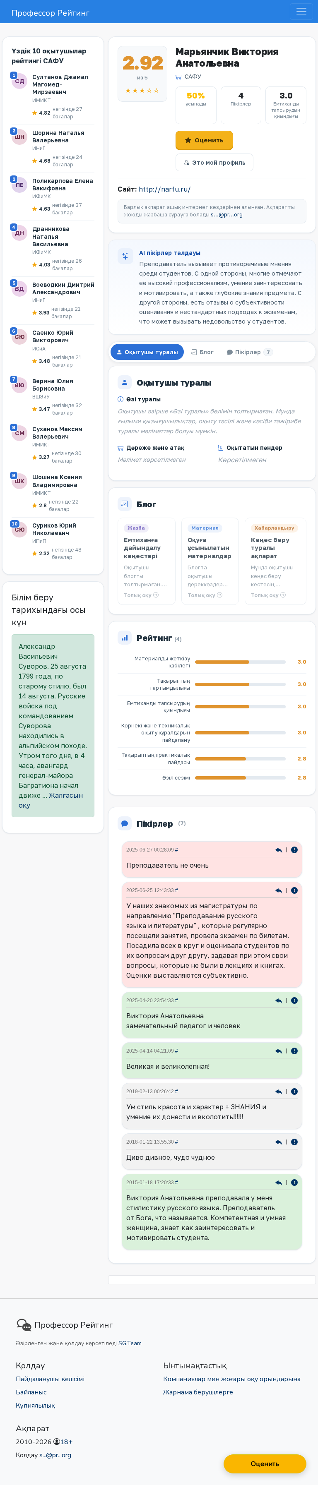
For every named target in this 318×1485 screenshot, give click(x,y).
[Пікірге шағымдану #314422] (294, 1000)
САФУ (193, 76)
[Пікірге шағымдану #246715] (294, 1141)
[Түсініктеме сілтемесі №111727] (279, 1182)
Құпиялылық (35, 1405)
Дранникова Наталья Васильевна (51, 236)
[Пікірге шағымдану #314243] (294, 1050)
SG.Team (130, 1343)
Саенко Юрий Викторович (52, 336)
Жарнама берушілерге (198, 1392)
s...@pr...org (227, 214)
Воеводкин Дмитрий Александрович (63, 288)
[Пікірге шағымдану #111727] (294, 1182)
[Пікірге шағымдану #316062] (294, 890)
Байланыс (31, 1392)
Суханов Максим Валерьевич (57, 432)
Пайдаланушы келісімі (50, 1379)
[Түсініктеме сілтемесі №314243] (279, 1050)
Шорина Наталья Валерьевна (58, 136)
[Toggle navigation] (301, 11)
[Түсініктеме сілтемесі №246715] (279, 1141)
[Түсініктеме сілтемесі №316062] (279, 890)
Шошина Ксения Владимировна (57, 480)
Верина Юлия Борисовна (52, 384)
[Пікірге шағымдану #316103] (294, 849)
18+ (66, 1442)
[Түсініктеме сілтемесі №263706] (279, 1091)
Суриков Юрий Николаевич (54, 529)
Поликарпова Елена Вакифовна (62, 184)
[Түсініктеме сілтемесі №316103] (279, 849)
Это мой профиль (219, 162)
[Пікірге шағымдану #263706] (294, 1091)
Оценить (209, 140)
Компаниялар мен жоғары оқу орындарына (232, 1379)
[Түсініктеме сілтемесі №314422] (279, 1000)
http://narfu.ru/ (165, 189)
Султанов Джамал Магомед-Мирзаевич (60, 84)
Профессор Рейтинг (50, 13)
